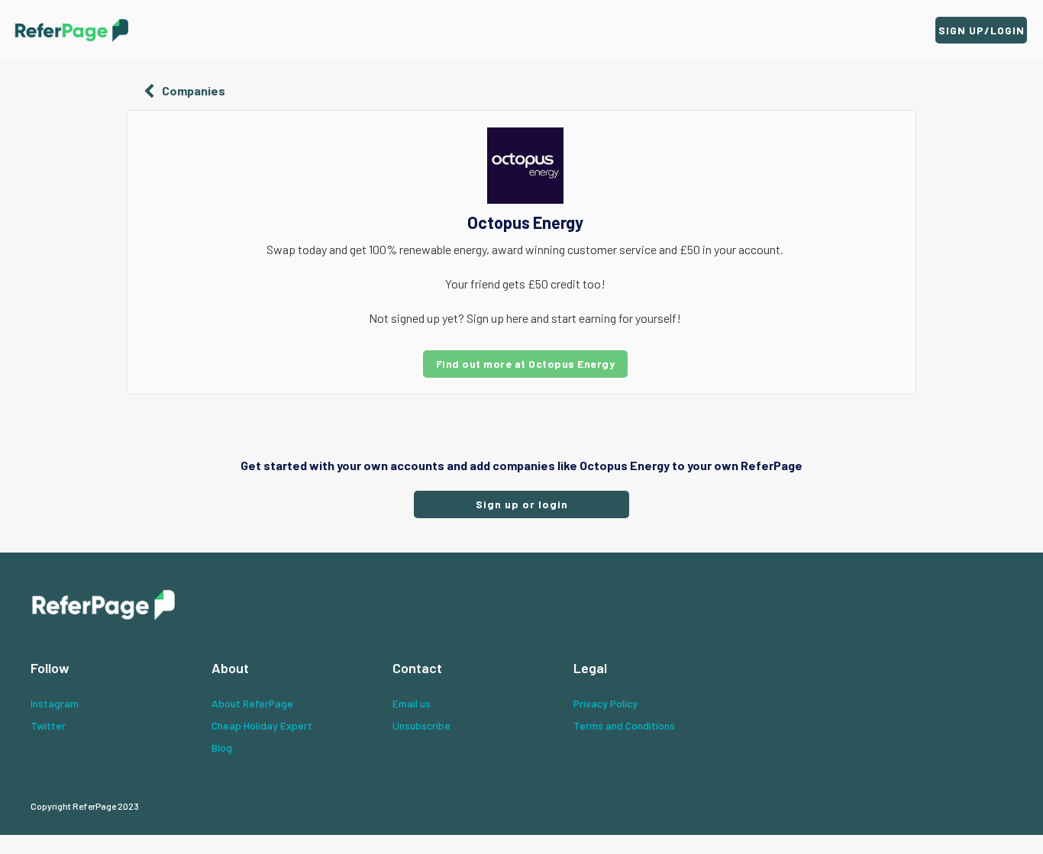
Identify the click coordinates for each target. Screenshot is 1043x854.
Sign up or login (522, 504)
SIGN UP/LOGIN (981, 30)
